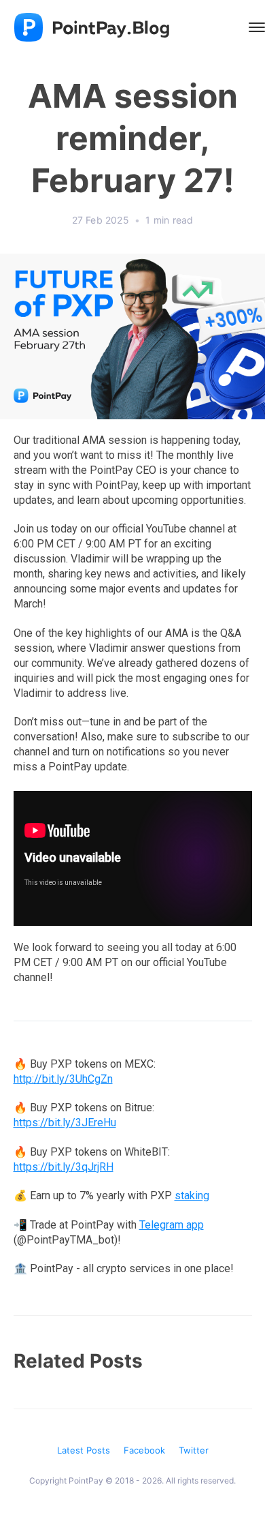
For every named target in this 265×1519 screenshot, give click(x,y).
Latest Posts (83, 1450)
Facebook (144, 1450)
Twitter (194, 1450)
